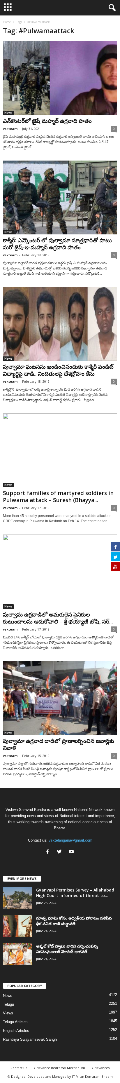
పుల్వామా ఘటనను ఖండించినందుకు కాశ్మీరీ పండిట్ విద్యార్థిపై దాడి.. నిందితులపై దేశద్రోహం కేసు (58, 370)
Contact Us (18, 1067)
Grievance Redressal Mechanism (59, 1067)
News (8, 113)
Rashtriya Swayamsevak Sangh (30, 1039)
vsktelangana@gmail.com (70, 840)
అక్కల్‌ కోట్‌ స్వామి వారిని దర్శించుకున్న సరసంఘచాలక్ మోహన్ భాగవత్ (67, 948)
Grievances (101, 1067)
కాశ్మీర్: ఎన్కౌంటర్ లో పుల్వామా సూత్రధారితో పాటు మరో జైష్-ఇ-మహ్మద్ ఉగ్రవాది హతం (57, 243)
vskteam (10, 128)
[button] (111, 7)
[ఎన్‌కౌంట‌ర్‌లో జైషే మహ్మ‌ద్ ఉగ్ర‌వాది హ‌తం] (60, 78)
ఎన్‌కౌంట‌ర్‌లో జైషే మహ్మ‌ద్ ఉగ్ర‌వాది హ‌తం (47, 121)
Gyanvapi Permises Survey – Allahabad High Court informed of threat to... (75, 892)
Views (8, 1013)
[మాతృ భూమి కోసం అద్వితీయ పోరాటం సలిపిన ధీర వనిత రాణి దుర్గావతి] (17, 926)
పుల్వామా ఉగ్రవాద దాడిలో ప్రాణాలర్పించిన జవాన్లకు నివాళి (58, 744)
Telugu (8, 1004)
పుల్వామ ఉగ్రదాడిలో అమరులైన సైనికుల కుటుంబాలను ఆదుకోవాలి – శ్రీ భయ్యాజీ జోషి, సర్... (58, 618)
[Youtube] (72, 852)
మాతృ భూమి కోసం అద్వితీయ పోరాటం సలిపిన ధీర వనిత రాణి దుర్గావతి (74, 920)
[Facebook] (49, 852)
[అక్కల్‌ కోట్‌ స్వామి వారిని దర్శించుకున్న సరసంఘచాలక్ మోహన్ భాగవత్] (17, 954)
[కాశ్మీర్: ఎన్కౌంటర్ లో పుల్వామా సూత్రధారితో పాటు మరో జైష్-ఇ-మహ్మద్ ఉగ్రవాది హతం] (60, 197)
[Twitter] (61, 852)
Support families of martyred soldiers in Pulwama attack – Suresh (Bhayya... (58, 496)
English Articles (16, 1030)
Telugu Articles (15, 1022)
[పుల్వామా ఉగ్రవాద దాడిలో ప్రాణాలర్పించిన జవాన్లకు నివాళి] (60, 698)
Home (7, 22)
